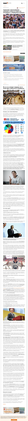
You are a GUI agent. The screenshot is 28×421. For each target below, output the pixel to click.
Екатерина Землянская (21, 7)
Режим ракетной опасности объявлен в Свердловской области (13, 75)
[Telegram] (22, 53)
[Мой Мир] (23, 53)
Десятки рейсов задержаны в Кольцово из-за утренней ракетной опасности (13, 77)
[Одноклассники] (21, 53)
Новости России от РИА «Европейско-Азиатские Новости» (5, 3)
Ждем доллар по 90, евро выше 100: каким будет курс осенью (13, 74)
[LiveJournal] (24, 53)
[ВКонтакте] (20, 53)
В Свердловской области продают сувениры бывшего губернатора (13, 78)
